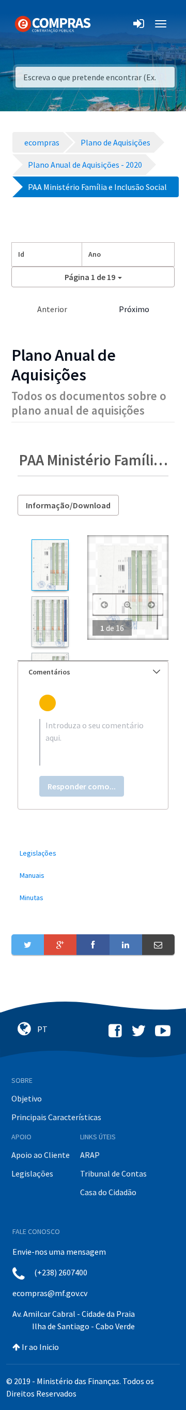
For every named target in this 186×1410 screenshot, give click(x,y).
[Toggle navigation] (105, 23)
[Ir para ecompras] (52, 23)
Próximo (134, 309)
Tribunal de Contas (113, 1173)
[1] (50, 565)
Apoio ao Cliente (40, 1155)
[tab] (93, 672)
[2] (50, 622)
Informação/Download (68, 505)
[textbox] (93, 742)
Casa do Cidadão (108, 1192)
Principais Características (56, 1117)
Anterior (52, 309)
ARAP (90, 1155)
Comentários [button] (49, 672)
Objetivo (26, 1098)
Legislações (32, 1173)
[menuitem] (93, 853)
